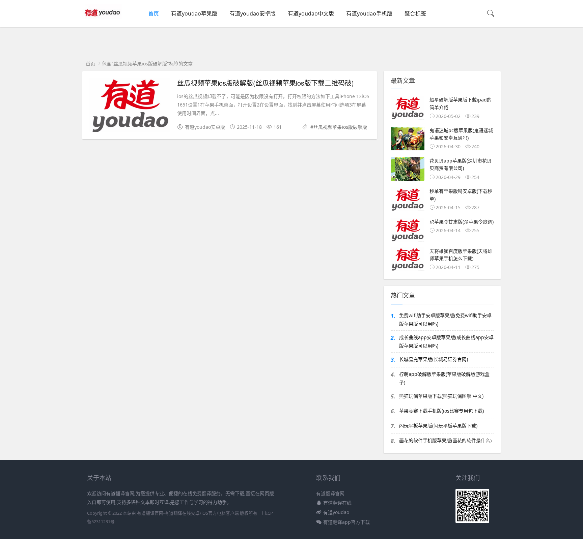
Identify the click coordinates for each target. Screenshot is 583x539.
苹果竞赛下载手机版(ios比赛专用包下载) (441, 411)
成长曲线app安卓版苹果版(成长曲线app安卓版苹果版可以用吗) (446, 341)
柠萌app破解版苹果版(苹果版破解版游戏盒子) (444, 378)
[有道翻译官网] (103, 20)
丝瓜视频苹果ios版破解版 (340, 127)
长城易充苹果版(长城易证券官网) (433, 359)
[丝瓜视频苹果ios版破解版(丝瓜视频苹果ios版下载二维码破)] (129, 106)
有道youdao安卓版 (252, 13)
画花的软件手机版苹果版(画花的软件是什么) (445, 440)
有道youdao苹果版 (194, 13)
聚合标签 (415, 13)
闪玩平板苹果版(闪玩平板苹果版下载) (438, 425)
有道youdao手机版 (369, 13)
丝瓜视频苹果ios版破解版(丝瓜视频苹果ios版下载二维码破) (265, 83)
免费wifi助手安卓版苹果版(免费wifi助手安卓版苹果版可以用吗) (445, 319)
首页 (153, 13)
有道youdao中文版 (311, 13)
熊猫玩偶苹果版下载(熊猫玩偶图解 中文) (441, 396)
